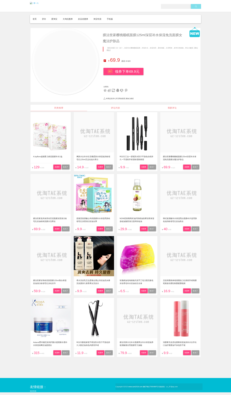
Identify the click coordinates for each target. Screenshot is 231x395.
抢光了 (65, 167)
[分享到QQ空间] (105, 90)
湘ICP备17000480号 (150, 387)
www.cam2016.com (135, 387)
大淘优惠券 (68, 19)
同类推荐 (58, 108)
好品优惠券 (83, 19)
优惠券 (57, 167)
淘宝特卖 (97, 19)
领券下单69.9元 (127, 71)
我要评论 (172, 108)
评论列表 (115, 108)
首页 (35, 19)
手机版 (110, 19)
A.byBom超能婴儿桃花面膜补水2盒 (47, 156)
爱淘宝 (54, 19)
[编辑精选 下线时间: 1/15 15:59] (66, 61)
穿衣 (44, 19)
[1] (196, 6)
